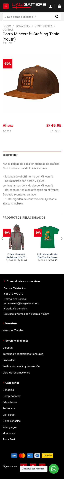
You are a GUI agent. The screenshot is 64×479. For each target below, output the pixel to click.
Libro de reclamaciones (16, 372)
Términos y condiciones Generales (23, 354)
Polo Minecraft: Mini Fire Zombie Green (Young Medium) (47, 256)
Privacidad (9, 360)
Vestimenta (43, 26)
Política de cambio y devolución (21, 366)
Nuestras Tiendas (13, 330)
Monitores (9, 433)
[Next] (61, 245)
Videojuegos (10, 427)
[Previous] (2, 245)
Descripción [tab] (10, 155)
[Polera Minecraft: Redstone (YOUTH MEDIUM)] (16, 237)
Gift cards (9, 414)
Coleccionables (12, 421)
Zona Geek (22, 26)
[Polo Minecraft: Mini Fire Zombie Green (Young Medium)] (47, 237)
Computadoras (11, 396)
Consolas (8, 389)
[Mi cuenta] (50, 6)
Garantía (8, 347)
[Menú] (6, 6)
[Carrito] (59, 6)
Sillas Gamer (10, 402)
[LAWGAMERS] (29, 6)
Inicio (7, 26)
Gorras (8, 29)
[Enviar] (57, 16)
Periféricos (9, 408)
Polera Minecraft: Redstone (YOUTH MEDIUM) (16, 256)
